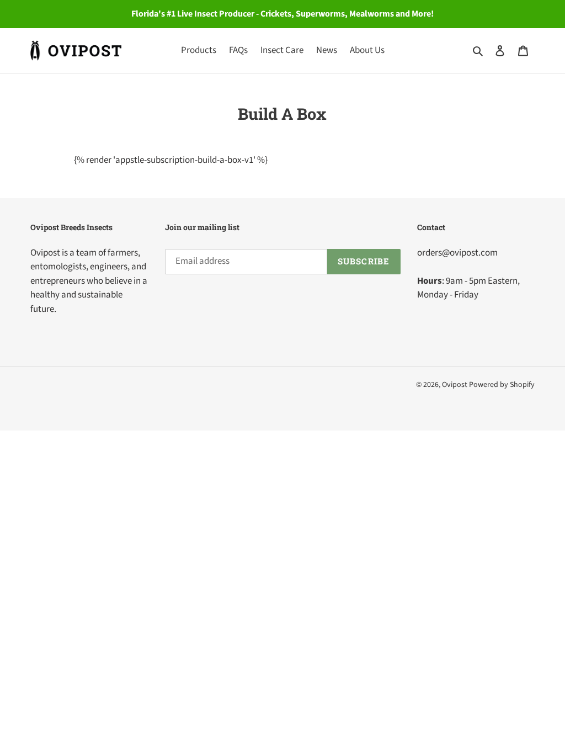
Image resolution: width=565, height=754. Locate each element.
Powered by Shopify (502, 384)
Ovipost (454, 384)
